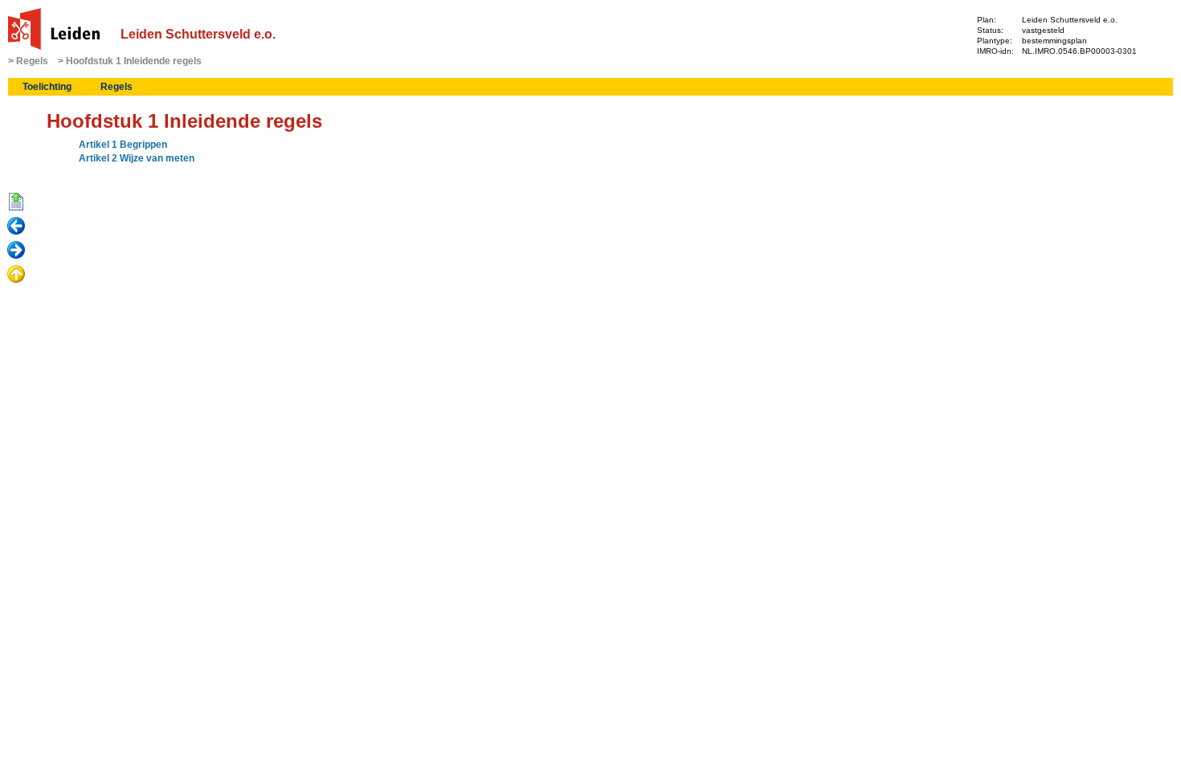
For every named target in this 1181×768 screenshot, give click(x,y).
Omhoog (16, 274)
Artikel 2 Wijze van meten (136, 158)
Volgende (16, 250)
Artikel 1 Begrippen (123, 144)
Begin (16, 202)
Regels (32, 61)
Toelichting (47, 86)
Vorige (16, 226)
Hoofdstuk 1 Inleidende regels (134, 61)
